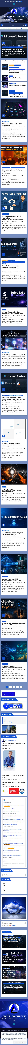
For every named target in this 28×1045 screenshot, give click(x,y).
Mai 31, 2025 (7, 221)
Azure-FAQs (5, 260)
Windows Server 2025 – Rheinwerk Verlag (10, 824)
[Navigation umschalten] (13, 25)
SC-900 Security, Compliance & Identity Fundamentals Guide (13, 838)
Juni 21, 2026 (7, 129)
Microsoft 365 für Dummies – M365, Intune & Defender (12, 855)
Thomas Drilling (18, 53)
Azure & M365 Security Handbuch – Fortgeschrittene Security (13, 832)
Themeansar (14, 1032)
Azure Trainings (8, 722)
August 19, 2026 (8, 493)
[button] (23, 25)
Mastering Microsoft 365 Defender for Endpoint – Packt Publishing (12, 836)
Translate (13, 925)
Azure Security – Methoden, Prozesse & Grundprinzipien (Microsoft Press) (12, 830)
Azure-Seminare (14, 167)
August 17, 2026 (8, 626)
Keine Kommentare (7, 55)
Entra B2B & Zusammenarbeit (14, 69)
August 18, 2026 (8, 538)
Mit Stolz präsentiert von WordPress (9, 1030)
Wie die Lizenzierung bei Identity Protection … (12, 50)
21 (17, 687)
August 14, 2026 (8, 669)
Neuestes (5, 62)
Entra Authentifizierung (14, 67)
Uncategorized (12, 83)
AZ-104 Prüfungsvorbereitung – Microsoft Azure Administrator (13, 844)
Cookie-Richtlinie (11, 1039)
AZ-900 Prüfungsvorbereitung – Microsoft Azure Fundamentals (13, 806)
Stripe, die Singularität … (15, 77)
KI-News (4, 309)
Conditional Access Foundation (17, 85)
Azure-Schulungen (6, 167)
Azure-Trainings (21, 167)
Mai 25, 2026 (7, 175)
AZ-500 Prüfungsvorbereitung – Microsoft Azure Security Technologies (12, 847)
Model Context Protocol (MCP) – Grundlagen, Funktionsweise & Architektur (13, 860)
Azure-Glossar (11, 260)
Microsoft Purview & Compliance (15, 395)
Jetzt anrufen (9, 694)
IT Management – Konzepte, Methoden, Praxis (11, 811)
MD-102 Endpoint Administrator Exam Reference (11, 850)
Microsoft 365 (5, 395)
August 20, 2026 (8, 448)
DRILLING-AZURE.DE (14, 16)
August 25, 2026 (8, 53)
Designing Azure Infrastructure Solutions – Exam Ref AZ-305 (13, 819)
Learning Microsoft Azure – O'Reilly (9, 808)
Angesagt (22, 62)
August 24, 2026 (8, 358)
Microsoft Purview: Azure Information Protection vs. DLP (13, 987)
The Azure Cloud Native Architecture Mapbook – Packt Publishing (12, 816)
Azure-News (5, 441)
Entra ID (23, 69)
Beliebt (14, 62)
